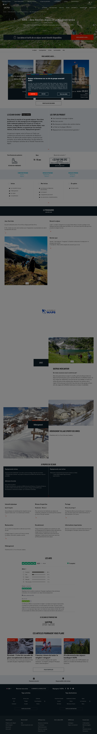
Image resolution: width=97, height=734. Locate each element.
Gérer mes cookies (63, 94)
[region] (49, 85)
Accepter (33, 94)
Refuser (43, 94)
